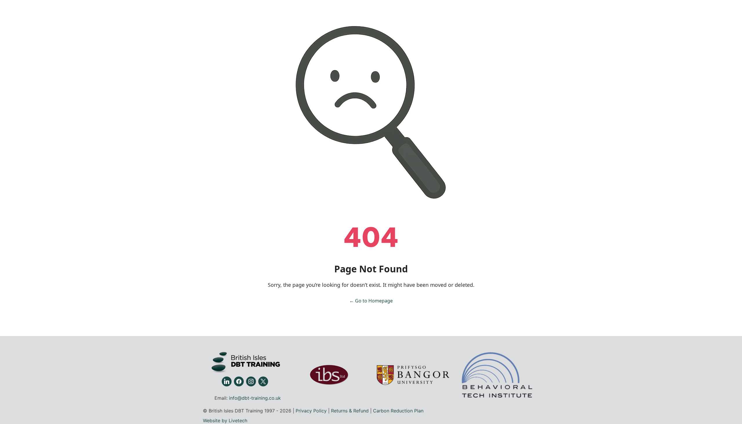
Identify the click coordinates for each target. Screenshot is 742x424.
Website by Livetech (225, 420)
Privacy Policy (311, 411)
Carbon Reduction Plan (398, 411)
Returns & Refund (350, 411)
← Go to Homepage (371, 301)
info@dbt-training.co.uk (255, 398)
